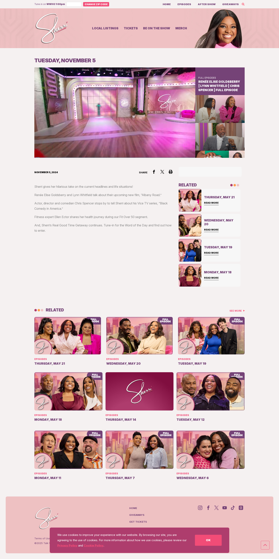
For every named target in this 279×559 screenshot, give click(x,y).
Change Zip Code (96, 4)
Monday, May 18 (48, 419)
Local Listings (105, 28)
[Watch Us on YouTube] (224, 508)
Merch (181, 28)
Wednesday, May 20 (123, 363)
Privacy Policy (67, 545)
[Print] (171, 172)
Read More (211, 202)
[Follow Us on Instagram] (200, 508)
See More (235, 310)
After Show (207, 4)
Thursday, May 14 (121, 419)
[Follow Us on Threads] (241, 508)
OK (208, 540)
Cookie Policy (93, 545)
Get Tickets (138, 521)
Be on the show (156, 28)
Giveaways (230, 4)
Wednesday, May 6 (193, 478)
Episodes (184, 4)
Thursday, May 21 (49, 363)
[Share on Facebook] (154, 172)
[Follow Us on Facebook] (208, 508)
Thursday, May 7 (120, 478)
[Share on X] (162, 172)
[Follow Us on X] (216, 508)
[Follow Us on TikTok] (233, 508)
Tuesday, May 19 (192, 363)
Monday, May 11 (47, 478)
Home (167, 4)
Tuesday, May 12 (191, 419)
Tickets (131, 28)
